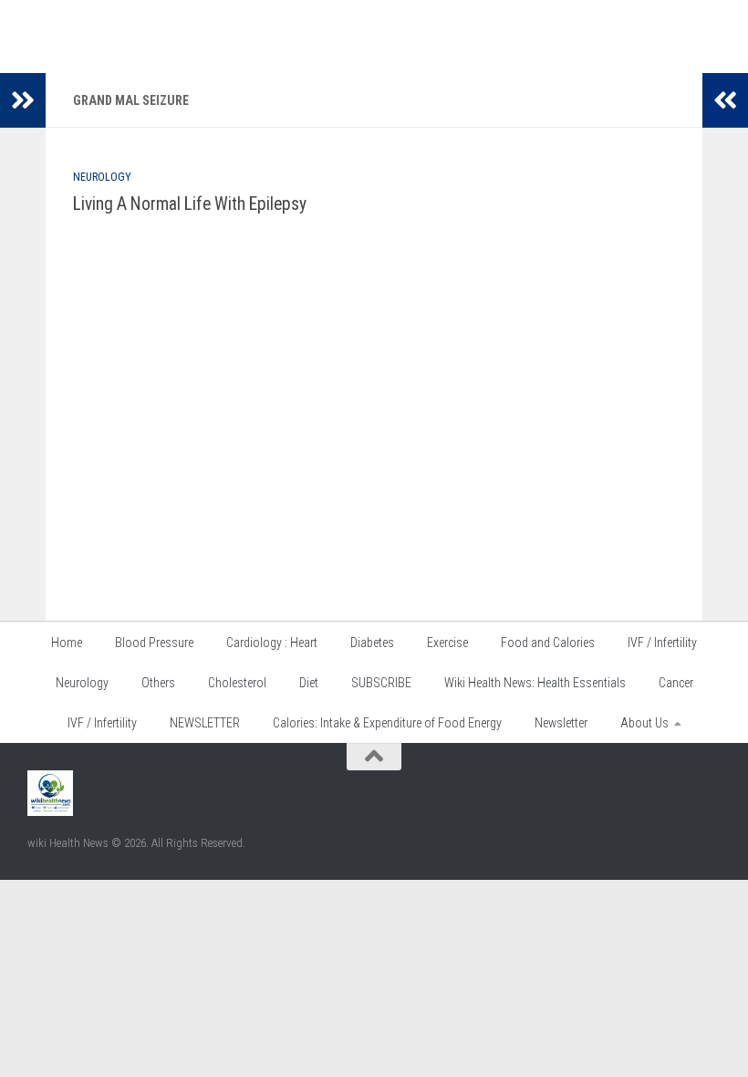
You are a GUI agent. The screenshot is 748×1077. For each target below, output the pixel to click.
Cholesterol (237, 682)
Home (66, 642)
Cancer (676, 682)
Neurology (102, 177)
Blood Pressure (154, 642)
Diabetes (372, 642)
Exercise (447, 642)
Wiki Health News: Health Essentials (535, 682)
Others (158, 682)
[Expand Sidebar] (23, 100)
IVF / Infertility (662, 642)
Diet (308, 682)
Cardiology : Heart (271, 642)
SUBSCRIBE (381, 682)
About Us (644, 723)
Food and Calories (548, 642)
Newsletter (561, 723)
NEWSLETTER (205, 723)
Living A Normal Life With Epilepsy (189, 203)
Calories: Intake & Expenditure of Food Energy (387, 723)
